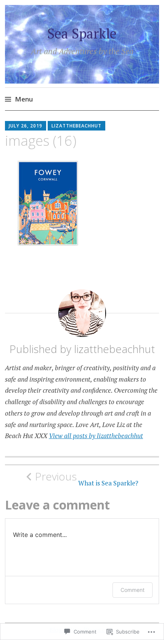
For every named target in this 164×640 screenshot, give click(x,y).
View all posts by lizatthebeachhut (96, 435)
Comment (133, 590)
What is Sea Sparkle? (86, 478)
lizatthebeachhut (76, 126)
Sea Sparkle (82, 33)
